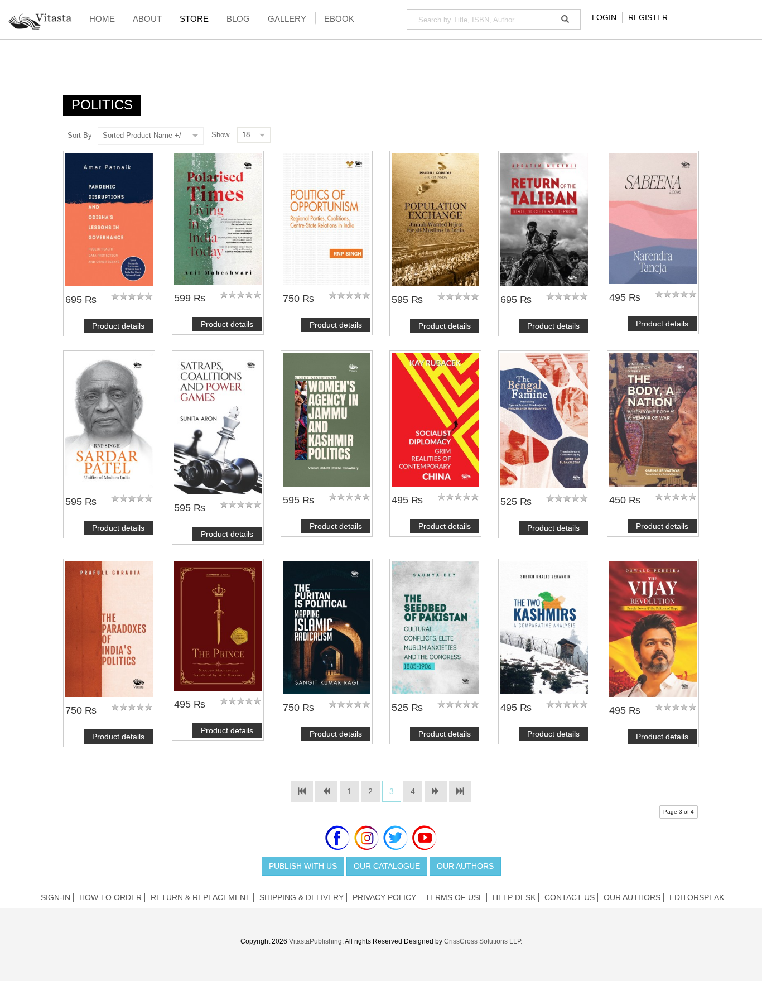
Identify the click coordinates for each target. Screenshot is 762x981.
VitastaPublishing (315, 941)
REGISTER (648, 17)
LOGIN (604, 17)
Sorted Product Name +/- (143, 135)
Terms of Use (454, 897)
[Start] (302, 791)
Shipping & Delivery (301, 897)
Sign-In (55, 897)
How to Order (110, 897)
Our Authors (465, 866)
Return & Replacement (200, 897)
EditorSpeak (696, 897)
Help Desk (514, 897)
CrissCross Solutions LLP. (483, 941)
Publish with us (303, 866)
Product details (118, 325)
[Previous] (326, 791)
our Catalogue (387, 866)
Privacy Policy (384, 897)
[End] (460, 791)
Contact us (569, 897)
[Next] (436, 791)
